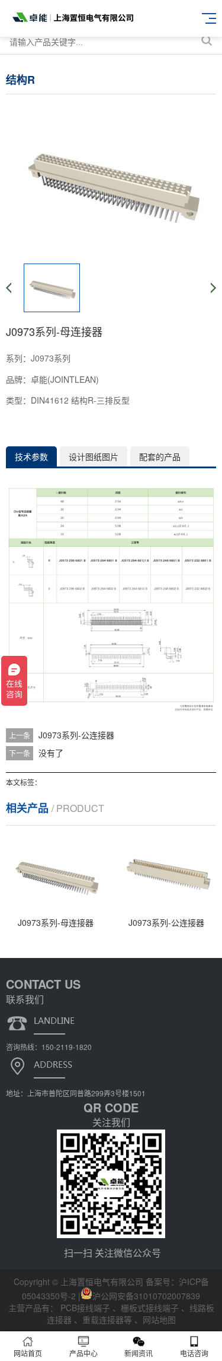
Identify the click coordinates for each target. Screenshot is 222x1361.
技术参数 (31, 456)
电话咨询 (194, 1353)
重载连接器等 (108, 1319)
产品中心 (83, 1353)
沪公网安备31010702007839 (146, 1296)
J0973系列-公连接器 (76, 735)
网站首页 (28, 1353)
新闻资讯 (138, 1353)
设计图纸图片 (93, 456)
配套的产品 (160, 456)
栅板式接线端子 (151, 1308)
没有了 (50, 753)
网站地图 (159, 1319)
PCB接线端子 (86, 1308)
